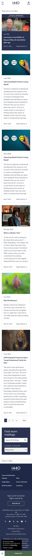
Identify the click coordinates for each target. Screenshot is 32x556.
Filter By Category (12, 446)
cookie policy (13, 545)
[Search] (25, 440)
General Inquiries (16, 516)
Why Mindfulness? (10, 300)
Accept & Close (8, 547)
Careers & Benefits (21, 482)
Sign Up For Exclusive (16, 497)
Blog (10, 461)
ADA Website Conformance (16, 528)
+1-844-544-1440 (21, 516)
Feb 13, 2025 (8, 46)
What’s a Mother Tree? (12, 233)
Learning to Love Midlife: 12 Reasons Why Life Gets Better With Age (14, 40)
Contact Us (19, 485)
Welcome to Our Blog (10, 11)
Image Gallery (6, 482)
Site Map (16, 526)
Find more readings (10, 433)
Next (24, 420)
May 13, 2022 (8, 267)
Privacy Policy (16, 531)
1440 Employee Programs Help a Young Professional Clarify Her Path (16, 360)
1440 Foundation (7, 485)
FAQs (17, 478)
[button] (28, 3)
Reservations (16, 514)
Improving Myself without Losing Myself (16, 83)
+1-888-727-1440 (19, 514)
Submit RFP (18, 553)
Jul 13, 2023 (7, 124)
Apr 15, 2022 (8, 413)
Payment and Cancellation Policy (16, 534)
